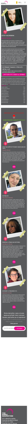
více (14, 166)
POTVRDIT (19, 328)
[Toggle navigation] (25, 2)
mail (9, 84)
